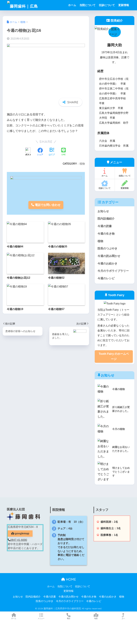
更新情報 (123, 5)
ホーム (72, 5)
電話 (68, 618)
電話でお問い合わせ (47, 204)
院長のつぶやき (107, 248)
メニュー (41, 618)
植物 (82, 163)
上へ (123, 618)
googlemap (21, 533)
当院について (88, 5)
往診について (107, 5)
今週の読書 (105, 226)
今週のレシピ (106, 278)
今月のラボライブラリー (113, 270)
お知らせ (103, 211)
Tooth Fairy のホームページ (114, 356)
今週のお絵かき (107, 263)
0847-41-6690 (18, 540)
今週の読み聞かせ (109, 256)
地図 (96, 618)
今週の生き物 (106, 233)
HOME (70, 579)
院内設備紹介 (106, 218)
